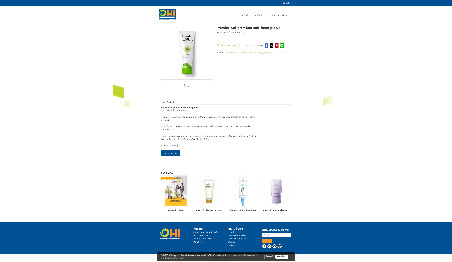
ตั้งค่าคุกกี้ (269, 257)
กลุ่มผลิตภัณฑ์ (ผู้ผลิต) (238, 235)
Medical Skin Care (252, 52)
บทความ (275, 15)
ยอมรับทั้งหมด (282, 257)
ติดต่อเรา (286, 15)
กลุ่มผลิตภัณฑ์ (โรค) (237, 238)
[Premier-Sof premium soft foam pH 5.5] (187, 53)
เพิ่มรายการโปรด (227, 45)
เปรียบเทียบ (249, 45)
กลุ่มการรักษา (233, 52)
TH (287, 3)
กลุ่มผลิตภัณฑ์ (259, 15)
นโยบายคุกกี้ (180, 258)
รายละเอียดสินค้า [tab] (168, 102)
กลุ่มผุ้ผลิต (270, 52)
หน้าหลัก (245, 15)
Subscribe (267, 241)
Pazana (281, 52)
